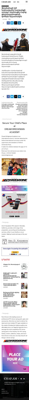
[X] (15, 22)
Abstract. (14, 384)
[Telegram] (12, 22)
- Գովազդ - (5, 222)
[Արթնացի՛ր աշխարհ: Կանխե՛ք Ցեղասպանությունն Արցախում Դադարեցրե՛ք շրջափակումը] (24, 275)
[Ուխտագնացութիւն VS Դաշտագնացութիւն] (24, 286)
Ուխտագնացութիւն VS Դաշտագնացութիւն (10, 284)
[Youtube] (24, 379)
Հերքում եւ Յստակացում (11, 264)
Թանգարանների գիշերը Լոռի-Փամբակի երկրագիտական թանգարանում (11, 294)
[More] (23, 22)
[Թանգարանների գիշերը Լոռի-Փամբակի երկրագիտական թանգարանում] (24, 295)
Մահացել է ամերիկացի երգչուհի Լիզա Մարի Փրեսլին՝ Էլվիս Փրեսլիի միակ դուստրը (8, 106)
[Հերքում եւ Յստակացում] (24, 267)
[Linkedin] (19, 22)
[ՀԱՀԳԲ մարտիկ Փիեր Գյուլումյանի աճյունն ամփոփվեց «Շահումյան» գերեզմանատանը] (24, 304)
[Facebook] (8, 22)
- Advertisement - (7, 119)
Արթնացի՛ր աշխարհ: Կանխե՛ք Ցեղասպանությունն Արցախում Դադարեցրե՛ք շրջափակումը (11, 275)
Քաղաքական (5, 6)
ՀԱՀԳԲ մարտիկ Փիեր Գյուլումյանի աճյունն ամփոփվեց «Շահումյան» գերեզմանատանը (11, 304)
